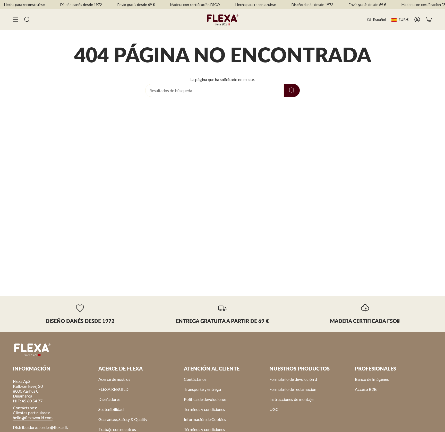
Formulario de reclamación (292, 389)
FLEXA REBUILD (113, 389)
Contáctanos (195, 379)
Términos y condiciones (204, 429)
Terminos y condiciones (204, 409)
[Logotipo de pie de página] (32, 349)
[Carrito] (429, 19)
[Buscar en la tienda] (292, 90)
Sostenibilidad (111, 409)
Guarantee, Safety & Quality (122, 419)
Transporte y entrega (202, 389)
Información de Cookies (205, 419)
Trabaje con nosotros (117, 429)
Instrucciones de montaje (291, 399)
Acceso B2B (366, 389)
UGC (273, 409)
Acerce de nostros (114, 379)
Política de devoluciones (205, 399)
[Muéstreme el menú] (15, 19)
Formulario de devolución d (293, 379)
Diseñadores (109, 399)
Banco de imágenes (372, 379)
